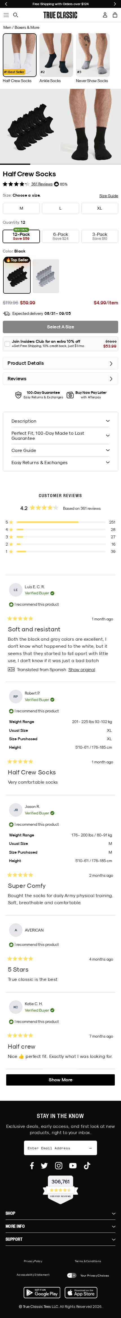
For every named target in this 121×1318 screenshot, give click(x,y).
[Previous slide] (6, 4)
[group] (20, 58)
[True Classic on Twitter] (44, 1165)
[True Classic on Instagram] (58, 1165)
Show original (81, 669)
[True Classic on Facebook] (32, 1165)
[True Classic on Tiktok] (87, 1165)
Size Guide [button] (108, 196)
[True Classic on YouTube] (73, 1165)
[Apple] (81, 1292)
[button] (115, 15)
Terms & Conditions (88, 1261)
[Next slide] (115, 4)
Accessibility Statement (33, 1274)
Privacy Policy (33, 1261)
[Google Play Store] (42, 1292)
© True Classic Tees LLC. (39, 1306)
